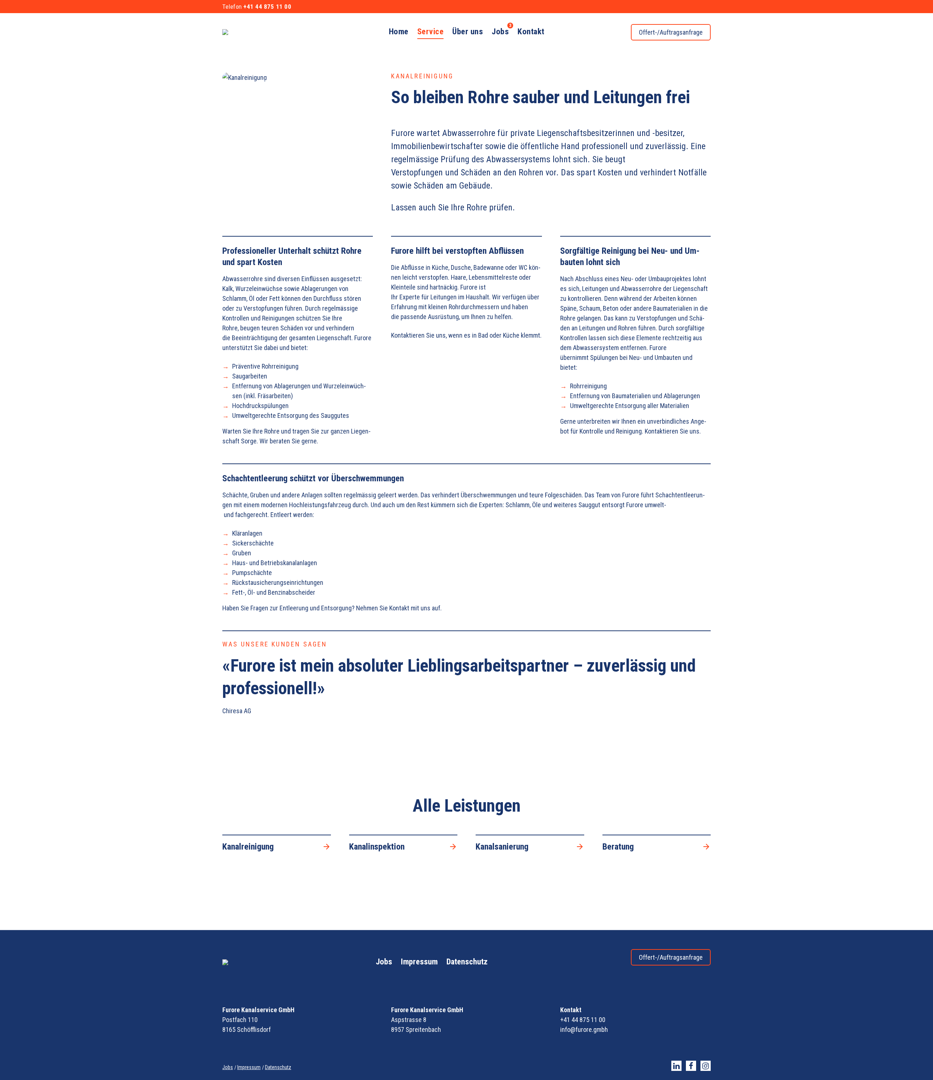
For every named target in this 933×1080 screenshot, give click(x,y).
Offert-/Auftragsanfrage (671, 32)
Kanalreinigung (248, 847)
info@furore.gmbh (584, 1029)
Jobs (384, 961)
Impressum (419, 961)
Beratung (618, 847)
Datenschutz (467, 961)
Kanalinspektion (377, 847)
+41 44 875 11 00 (267, 6)
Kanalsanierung (502, 847)
